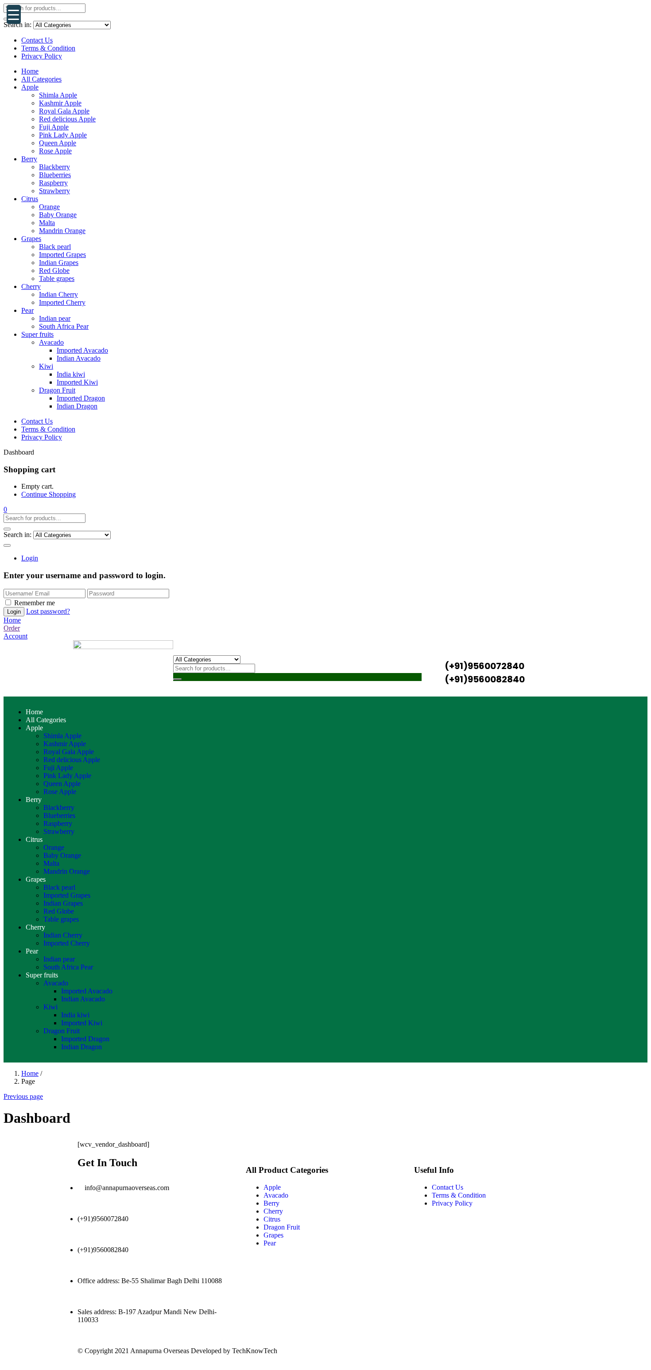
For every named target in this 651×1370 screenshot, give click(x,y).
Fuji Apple (54, 127)
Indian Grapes (58, 262)
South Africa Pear (64, 326)
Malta (47, 222)
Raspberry (53, 183)
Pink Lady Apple (63, 135)
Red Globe (54, 270)
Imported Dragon (81, 398)
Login (29, 558)
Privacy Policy (41, 56)
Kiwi (46, 366)
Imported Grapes (62, 254)
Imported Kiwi (77, 382)
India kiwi (71, 374)
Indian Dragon (77, 406)
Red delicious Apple (67, 119)
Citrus (29, 198)
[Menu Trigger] (14, 14)
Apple (30, 87)
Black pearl (55, 246)
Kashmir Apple (60, 103)
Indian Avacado (79, 358)
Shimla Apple (58, 95)
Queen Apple (57, 143)
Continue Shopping (48, 494)
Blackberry (54, 167)
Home (30, 71)
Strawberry (54, 191)
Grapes (31, 238)
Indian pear (54, 318)
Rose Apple (55, 151)
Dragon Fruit (57, 390)
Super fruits (37, 334)
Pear (27, 310)
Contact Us (37, 40)
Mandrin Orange (62, 230)
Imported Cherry (62, 302)
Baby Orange (58, 214)
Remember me (34, 603)
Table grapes (56, 278)
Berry (29, 159)
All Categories (41, 79)
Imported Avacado (82, 350)
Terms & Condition (48, 48)
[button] (5, 509)
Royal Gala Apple (64, 111)
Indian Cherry (58, 294)
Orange (49, 206)
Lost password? (48, 611)
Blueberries (55, 175)
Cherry (31, 286)
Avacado (51, 342)
